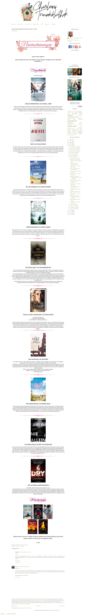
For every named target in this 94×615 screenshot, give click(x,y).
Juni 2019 (72, 155)
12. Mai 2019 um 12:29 (25, 552)
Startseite (13, 24)
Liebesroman (72, 126)
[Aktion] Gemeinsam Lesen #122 (74, 187)
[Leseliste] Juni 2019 (75, 158)
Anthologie (74, 111)
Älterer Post (62, 605)
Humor (74, 119)
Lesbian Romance (78, 124)
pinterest (26, 544)
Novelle (69, 130)
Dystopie (74, 113)
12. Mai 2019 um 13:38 (23, 566)
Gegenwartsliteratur (73, 117)
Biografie (69, 112)
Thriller (80, 132)
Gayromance (79, 115)
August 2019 (73, 152)
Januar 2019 (73, 208)
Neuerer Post (15, 605)
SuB (42, 24)
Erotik (80, 113)
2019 (70, 145)
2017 (70, 211)
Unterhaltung (70, 133)
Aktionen (47, 24)
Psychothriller (75, 130)
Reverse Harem (72, 131)
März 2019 (73, 206)
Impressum (3, 613)
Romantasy (79, 131)
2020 (70, 144)
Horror (69, 119)
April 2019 (73, 204)
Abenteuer (70, 111)
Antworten (17, 562)
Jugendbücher (72, 121)
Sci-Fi (69, 132)
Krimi (81, 122)
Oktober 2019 (73, 149)
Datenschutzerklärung (20, 603)
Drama (69, 113)
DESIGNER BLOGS (54, 610)
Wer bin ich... (21, 24)
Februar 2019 (73, 207)
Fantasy (70, 115)
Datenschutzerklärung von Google (40, 600)
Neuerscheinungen (19, 545)
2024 (70, 142)
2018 (70, 210)
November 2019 (74, 148)
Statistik (54, 24)
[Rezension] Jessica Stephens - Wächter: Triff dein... (75, 197)
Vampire (75, 133)
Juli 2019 (72, 153)
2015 (70, 214)
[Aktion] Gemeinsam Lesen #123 (74, 169)
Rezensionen (36, 24)
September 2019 (74, 151)
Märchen (80, 127)
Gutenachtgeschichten (71, 118)
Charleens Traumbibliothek (75, 38)
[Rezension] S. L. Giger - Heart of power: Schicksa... (75, 181)
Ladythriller (70, 124)
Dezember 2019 (74, 146)
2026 (70, 139)
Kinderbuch (70, 122)
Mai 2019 (72, 156)
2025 (70, 141)
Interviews (28, 24)
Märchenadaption (72, 128)
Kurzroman (80, 123)
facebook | (17, 544)
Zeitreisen (80, 133)
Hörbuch (80, 119)
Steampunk (74, 132)
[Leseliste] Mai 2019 (75, 191)
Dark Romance (78, 112)
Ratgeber (80, 130)
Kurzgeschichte (71, 123)
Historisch (79, 118)
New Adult (79, 128)
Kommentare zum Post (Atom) (24, 608)
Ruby (16, 566)
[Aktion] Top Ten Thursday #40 (74, 164)
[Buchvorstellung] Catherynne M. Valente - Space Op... (76, 177)
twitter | (22, 544)
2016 (70, 213)
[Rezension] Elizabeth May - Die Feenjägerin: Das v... (76, 160)
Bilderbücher (79, 111)
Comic (73, 112)
